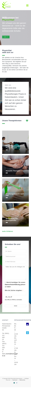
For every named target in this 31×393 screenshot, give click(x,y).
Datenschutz (22, 380)
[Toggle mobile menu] (27, 5)
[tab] (15, 147)
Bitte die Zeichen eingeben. (14, 290)
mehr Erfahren (7, 231)
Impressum (14, 380)
